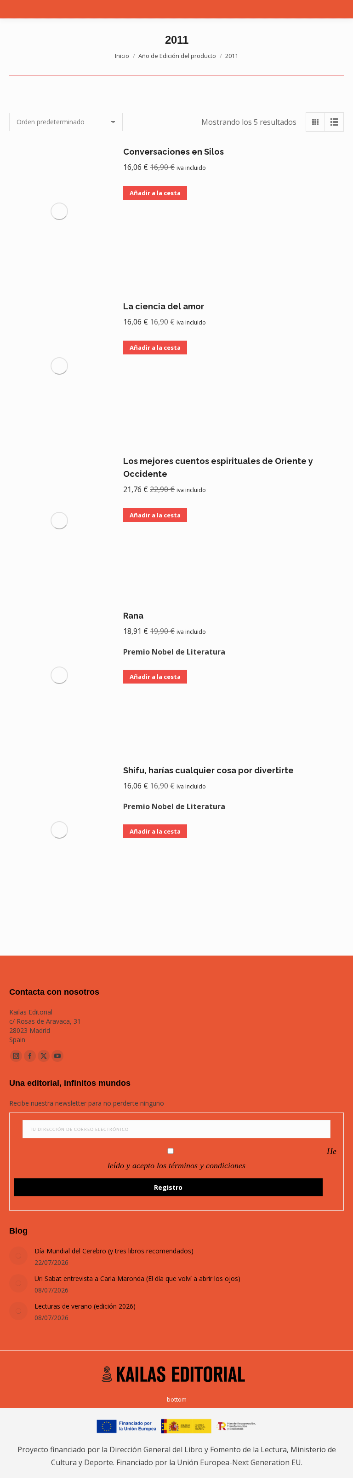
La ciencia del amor (163, 306)
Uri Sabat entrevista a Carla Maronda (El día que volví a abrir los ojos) (137, 1278)
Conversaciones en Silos (173, 151)
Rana (133, 615)
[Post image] (18, 1255)
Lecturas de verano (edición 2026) (85, 1306)
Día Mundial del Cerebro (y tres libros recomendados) (114, 1250)
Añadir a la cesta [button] (155, 193)
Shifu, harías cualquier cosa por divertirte (208, 770)
